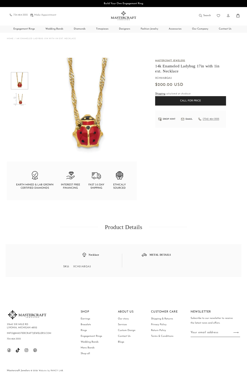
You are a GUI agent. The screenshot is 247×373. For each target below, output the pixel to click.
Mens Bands (88, 347)
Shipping (160, 93)
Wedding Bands (54, 29)
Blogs (121, 342)
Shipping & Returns (162, 318)
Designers (124, 29)
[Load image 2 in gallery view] (19, 99)
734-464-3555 (20, 15)
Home (10, 39)
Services (122, 324)
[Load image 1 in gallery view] (19, 80)
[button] (204, 15)
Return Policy (158, 330)
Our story (123, 318)
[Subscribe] (236, 332)
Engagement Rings (24, 29)
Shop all (85, 353)
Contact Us (124, 336)
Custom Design (126, 330)
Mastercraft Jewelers (19, 370)
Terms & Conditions (162, 336)
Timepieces (102, 29)
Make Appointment (45, 15)
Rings (84, 330)
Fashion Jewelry (149, 29)
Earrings (85, 318)
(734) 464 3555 (211, 119)
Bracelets (86, 324)
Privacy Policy (159, 324)
